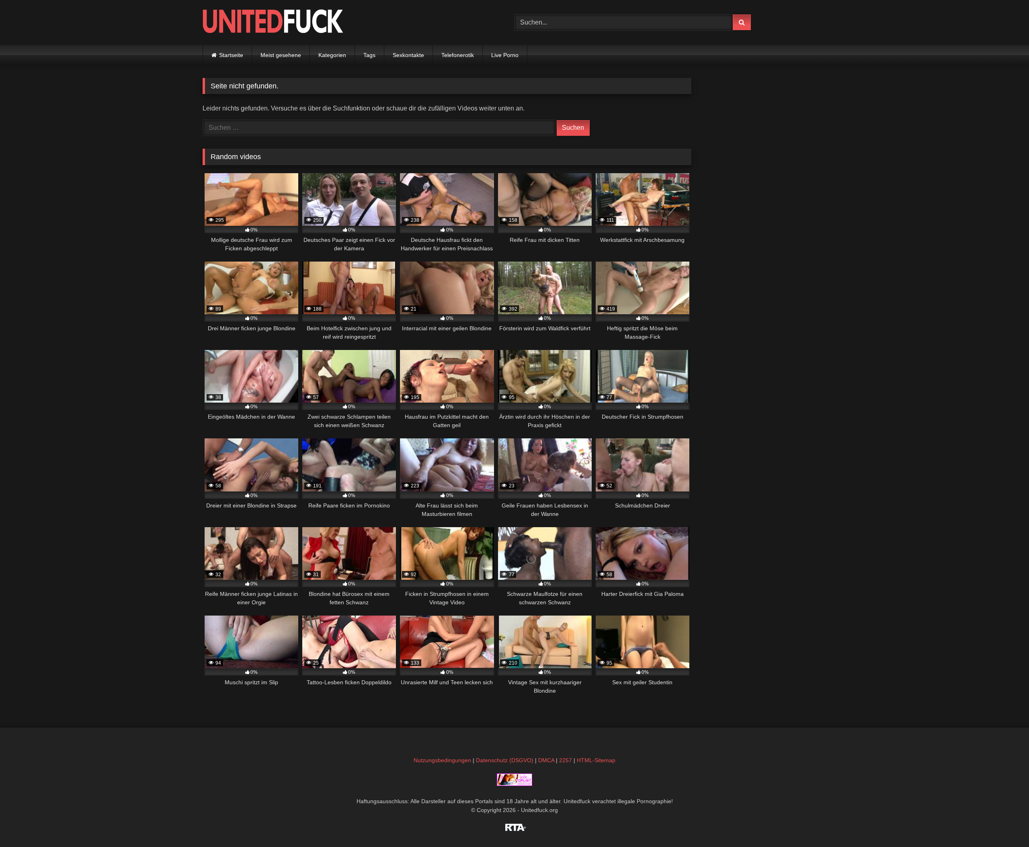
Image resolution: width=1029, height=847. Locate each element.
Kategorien (332, 55)
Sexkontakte (408, 55)
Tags (369, 55)
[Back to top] (1004, 823)
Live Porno (505, 55)
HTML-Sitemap (596, 760)
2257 (565, 760)
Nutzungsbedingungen (442, 760)
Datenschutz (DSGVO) (504, 760)
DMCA (546, 760)
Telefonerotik (457, 55)
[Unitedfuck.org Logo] (273, 22)
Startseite (231, 55)
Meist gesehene (280, 55)
